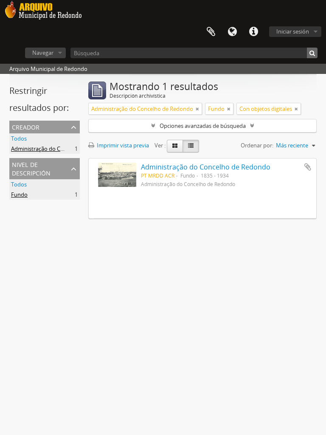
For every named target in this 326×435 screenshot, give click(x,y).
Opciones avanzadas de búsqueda (203, 126)
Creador (25, 126)
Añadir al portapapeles (308, 167)
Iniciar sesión (292, 31)
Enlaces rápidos (253, 31)
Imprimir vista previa (122, 145)
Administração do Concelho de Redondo (62, 149)
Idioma (232, 31)
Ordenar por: (257, 145)
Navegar (42, 52)
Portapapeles (211, 31)
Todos (19, 138)
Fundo (19, 194)
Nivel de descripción (31, 168)
